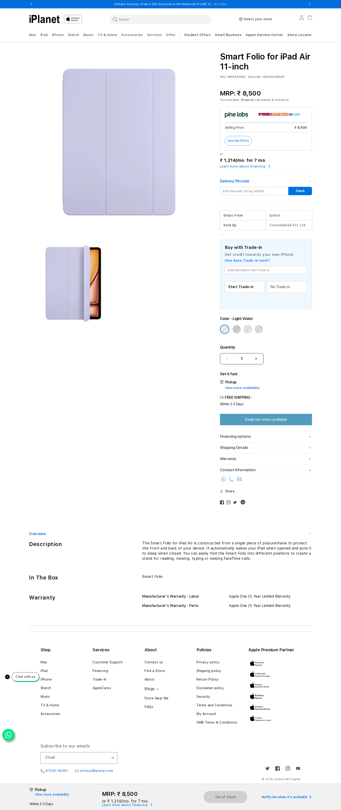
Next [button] (309, 4)
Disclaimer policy (210, 688)
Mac (44, 662)
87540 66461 (56, 771)
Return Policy (207, 679)
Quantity (227, 347)
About (149, 679)
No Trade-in (280, 287)
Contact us (154, 662)
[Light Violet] (224, 329)
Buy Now (220, 4)
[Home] (44, 19)
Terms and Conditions (214, 705)
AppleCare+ (102, 688)
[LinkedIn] (244, 503)
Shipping (247, 100)
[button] (32, 35)
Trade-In (100, 679)
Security (203, 696)
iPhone (46, 679)
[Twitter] (236, 503)
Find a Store (155, 671)
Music (45, 696)
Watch (46, 688)
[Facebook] (223, 503)
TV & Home (50, 705)
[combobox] (160, 19)
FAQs (149, 707)
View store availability (242, 388)
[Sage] (247, 329)
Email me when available (266, 419)
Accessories (51, 714)
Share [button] (230, 491)
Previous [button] (31, 4)
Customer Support (108, 662)
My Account (206, 714)
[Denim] (259, 329)
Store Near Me (157, 698)
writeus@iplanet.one (96, 771)
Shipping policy (208, 671)
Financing (100, 671)
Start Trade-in (241, 287)
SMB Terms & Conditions (216, 722)
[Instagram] (229, 503)
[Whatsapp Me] (224, 480)
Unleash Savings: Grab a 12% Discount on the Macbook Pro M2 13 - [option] (170, 4)
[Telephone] (232, 480)
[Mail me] (239, 480)
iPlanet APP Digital (287, 779)
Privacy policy (208, 662)
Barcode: (254, 77)
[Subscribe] (112, 758)
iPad (44, 671)
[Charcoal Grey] (236, 329)
